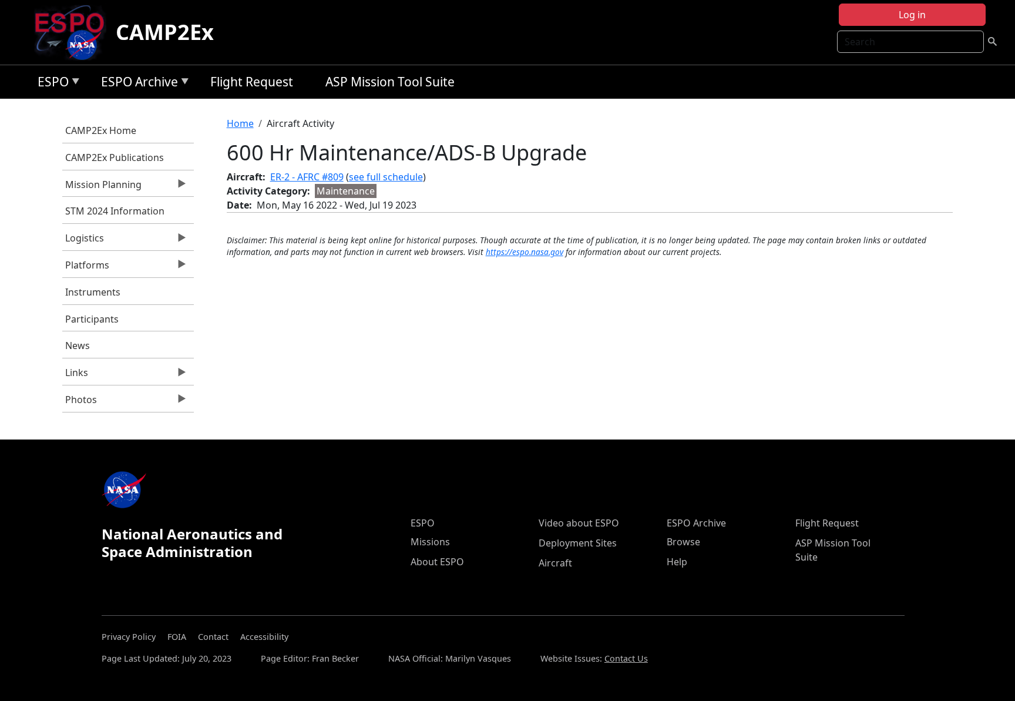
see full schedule (386, 176)
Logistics (83, 241)
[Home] (74, 32)
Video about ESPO (579, 522)
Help (677, 561)
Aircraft (555, 562)
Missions (430, 541)
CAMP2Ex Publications (114, 157)
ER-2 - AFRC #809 (307, 176)
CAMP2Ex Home (100, 130)
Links (75, 375)
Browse (683, 541)
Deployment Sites (578, 542)
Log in (912, 14)
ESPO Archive (136, 83)
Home (240, 123)
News (77, 345)
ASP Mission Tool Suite (390, 81)
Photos (79, 402)
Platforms (85, 268)
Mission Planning (102, 187)
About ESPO (437, 561)
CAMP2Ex (165, 32)
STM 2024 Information (114, 210)
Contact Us (626, 658)
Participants (92, 319)
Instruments (92, 292)
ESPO (50, 83)
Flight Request (251, 81)
